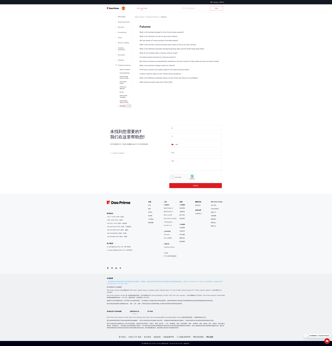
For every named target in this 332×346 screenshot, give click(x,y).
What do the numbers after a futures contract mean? (159, 53)
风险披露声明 (168, 337)
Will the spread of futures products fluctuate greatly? (159, 40)
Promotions (122, 32)
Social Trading (123, 43)
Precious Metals (123, 87)
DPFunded (121, 17)
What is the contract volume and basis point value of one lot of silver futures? (168, 45)
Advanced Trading (123, 96)
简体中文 (221, 2)
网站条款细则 (198, 337)
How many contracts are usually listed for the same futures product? (164, 69)
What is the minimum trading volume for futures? (157, 65)
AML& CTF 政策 (134, 337)
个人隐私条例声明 (183, 337)
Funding (121, 60)
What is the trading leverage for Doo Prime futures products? (162, 32)
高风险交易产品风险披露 (118, 153)
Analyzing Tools (124, 22)
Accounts (121, 55)
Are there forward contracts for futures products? (158, 57)
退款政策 (157, 337)
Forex (122, 92)
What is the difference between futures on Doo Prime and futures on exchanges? (169, 78)
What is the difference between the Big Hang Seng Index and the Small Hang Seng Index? (172, 49)
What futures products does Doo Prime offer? (156, 82)
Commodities (125, 73)
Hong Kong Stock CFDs (124, 77)
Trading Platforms (121, 49)
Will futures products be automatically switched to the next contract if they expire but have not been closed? (179, 61)
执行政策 (147, 337)
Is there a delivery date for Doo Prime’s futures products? (160, 74)
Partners (121, 27)
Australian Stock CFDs (124, 101)
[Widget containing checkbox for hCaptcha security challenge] (182, 177)
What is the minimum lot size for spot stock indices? (159, 36)
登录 (216, 8)
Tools (120, 37)
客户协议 (122, 337)
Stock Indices (125, 69)
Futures (122, 106)
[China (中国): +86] (173, 144)
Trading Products (124, 65)
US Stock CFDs (123, 82)
